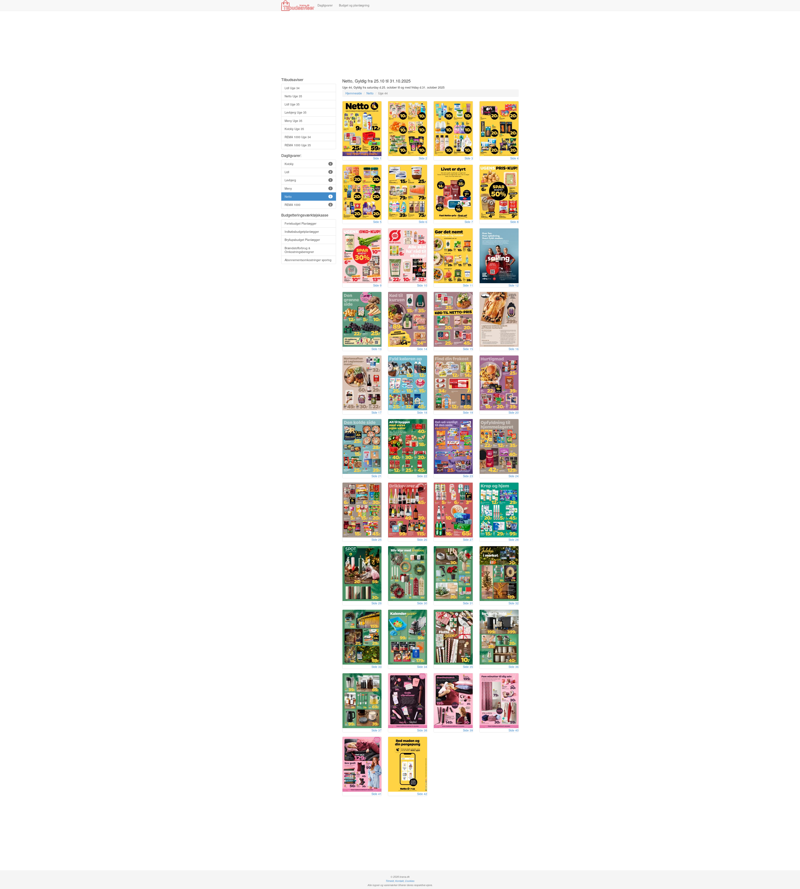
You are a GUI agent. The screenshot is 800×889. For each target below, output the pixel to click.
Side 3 (469, 158)
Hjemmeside (353, 93)
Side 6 (423, 222)
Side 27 (468, 539)
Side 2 (423, 158)
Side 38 (422, 730)
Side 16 (514, 349)
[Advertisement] (400, 44)
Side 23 (468, 476)
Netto (370, 93)
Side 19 (468, 412)
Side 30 (422, 603)
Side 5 (377, 222)
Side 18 (422, 412)
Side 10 (422, 285)
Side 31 (468, 603)
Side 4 (514, 158)
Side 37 (376, 730)
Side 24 (514, 476)
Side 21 (376, 476)
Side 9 (377, 285)
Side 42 (422, 794)
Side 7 (469, 222)
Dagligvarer (325, 5)
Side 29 (376, 603)
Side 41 (376, 794)
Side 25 (376, 539)
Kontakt (399, 881)
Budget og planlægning (354, 5)
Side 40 (514, 730)
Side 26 (422, 539)
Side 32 (514, 603)
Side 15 (468, 349)
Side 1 (377, 158)
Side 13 (376, 349)
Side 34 (422, 667)
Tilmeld (390, 881)
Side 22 (422, 476)
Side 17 (376, 412)
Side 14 (422, 349)
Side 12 (514, 285)
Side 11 (468, 285)
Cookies (409, 881)
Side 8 (514, 222)
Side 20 (514, 412)
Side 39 (468, 730)
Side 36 (514, 667)
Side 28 (514, 539)
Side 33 (376, 667)
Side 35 (468, 667)
